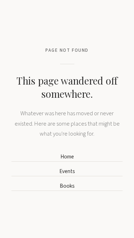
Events (67, 171)
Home (67, 157)
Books (67, 186)
